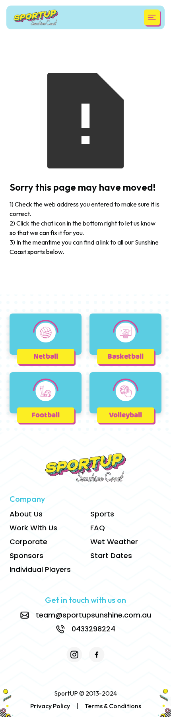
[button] (152, 17)
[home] (36, 17)
